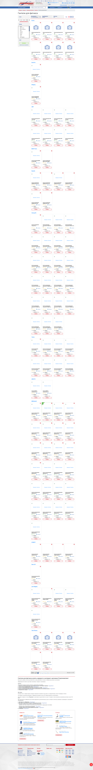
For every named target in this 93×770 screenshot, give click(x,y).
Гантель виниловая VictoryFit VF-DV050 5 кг (69, 246)
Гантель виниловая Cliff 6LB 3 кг (47, 139)
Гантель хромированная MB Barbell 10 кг (69, 473)
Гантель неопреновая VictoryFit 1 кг (35, 225)
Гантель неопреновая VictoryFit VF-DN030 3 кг (36, 327)
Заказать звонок (22, 755)
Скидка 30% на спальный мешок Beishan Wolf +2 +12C (44, 716)
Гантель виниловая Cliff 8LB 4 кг (69, 139)
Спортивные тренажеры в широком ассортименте (28, 728)
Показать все (22, 738)
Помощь (30, 755)
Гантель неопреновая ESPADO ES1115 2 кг (69, 183)
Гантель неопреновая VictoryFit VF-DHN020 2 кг (69, 286)
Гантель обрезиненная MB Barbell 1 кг (46, 413)
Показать (24, 43)
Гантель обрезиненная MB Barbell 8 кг (69, 453)
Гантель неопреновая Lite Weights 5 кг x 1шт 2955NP (36, 620)
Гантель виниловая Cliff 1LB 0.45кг (36, 119)
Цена (20, 16)
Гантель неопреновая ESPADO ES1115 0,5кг (35, 183)
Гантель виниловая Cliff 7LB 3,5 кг (58, 139)
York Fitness (34, 630)
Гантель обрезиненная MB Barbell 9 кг (35, 473)
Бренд (20, 24)
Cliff (33, 106)
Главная (20, 10)
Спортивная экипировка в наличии (29, 722)
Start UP (34, 564)
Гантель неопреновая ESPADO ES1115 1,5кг (46, 183)
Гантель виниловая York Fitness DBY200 (47, 663)
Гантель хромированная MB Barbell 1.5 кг (58, 473)
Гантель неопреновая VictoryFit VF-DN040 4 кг (47, 327)
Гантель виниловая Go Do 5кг (69, 53)
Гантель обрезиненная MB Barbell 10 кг (69, 413)
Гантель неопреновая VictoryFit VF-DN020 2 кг (69, 306)
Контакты (21, 752)
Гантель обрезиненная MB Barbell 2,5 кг (46, 433)
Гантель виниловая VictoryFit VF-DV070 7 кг (47, 266)
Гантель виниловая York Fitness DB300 (58, 643)
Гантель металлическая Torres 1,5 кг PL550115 (47, 349)
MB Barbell (34, 401)
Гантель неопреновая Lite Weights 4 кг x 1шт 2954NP (69, 599)
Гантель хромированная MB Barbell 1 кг (47, 473)
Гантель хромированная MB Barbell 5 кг (36, 513)
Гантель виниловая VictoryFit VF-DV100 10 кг (36, 286)
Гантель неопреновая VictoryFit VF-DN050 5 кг (58, 327)
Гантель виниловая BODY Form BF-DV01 (36, 161)
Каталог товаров (22, 7)
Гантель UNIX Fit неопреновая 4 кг (34, 391)
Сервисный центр (31, 754)
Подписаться (70, 744)
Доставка (30, 751)
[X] (70, 756)
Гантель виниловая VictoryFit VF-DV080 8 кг (58, 266)
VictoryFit (34, 212)
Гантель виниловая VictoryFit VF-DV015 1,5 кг (69, 225)
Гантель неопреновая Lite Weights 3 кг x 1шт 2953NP (58, 599)
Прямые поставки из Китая (28, 715)
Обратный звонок (63, 5)
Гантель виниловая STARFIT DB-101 (35, 554)
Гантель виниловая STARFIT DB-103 (46, 554)
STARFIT (34, 542)
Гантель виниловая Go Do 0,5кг (36, 33)
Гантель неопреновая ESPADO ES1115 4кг (46, 203)
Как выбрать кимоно (63, 726)
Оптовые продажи (32, 752)
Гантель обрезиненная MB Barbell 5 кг (35, 453)
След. (42, 673)
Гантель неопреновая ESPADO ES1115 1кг (57, 183)
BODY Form (34, 148)
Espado (33, 171)
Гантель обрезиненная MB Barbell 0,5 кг (35, 413)
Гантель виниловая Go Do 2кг (36, 53)
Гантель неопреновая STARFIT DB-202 (69, 554)
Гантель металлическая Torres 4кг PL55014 (47, 369)
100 (73, 672)
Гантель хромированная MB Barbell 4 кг (69, 493)
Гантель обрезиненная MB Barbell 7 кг (58, 453)
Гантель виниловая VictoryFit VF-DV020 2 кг (36, 246)
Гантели (36, 10)
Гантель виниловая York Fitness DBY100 (36, 663)
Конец (46, 673)
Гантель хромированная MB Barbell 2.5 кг (47, 493)
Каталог (24, 10)
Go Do (33, 20)
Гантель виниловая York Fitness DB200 (47, 643)
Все (49, 673)
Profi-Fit (33, 62)
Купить (36, 39)
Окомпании (21, 750)
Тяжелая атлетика (30, 10)
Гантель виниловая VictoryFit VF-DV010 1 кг (58, 225)
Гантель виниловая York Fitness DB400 (69, 643)
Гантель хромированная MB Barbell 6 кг (47, 513)
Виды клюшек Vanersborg (64, 732)
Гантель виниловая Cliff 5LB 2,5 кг (36, 139)
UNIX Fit (33, 379)
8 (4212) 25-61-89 (69, 3)
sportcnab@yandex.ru (54, 2)
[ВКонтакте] (66, 756)
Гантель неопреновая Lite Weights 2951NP (47, 599)
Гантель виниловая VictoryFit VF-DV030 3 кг (47, 246)
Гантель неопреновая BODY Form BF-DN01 (46, 161)
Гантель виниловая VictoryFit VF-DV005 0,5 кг (47, 225)
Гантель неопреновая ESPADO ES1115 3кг (35, 203)
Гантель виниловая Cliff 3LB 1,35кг (58, 119)
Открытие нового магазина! (28, 733)
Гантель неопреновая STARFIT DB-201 (57, 554)
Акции (39, 712)
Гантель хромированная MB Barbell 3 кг (58, 493)
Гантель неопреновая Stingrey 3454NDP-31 (35, 97)
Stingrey (34, 84)
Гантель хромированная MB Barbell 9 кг (36, 532)
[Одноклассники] (67, 756)
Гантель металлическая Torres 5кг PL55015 (58, 369)
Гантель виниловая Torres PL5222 (35, 349)
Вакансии (21, 751)
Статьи (57, 712)
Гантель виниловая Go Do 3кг (47, 53)
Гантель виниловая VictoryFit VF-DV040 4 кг (58, 246)
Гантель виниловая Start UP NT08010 (36, 577)
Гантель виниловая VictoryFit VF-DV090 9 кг (69, 266)
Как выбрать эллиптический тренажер (64, 716)
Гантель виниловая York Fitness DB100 (36, 643)
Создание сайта (20, 768)
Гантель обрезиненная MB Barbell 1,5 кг (58, 413)
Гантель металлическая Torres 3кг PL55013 (36, 369)
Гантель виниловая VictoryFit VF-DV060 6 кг (36, 266)
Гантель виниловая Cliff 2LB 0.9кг (47, 119)
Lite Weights (34, 586)
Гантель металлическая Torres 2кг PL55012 (69, 349)
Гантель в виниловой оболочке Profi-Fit (35, 75)
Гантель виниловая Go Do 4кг (58, 53)
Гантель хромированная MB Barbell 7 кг (58, 513)
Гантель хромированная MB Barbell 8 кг (69, 513)
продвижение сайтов (29, 768)
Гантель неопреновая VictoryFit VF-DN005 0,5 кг (36, 307)
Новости (22, 712)
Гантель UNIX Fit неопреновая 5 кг (46, 391)
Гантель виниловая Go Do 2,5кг (69, 33)
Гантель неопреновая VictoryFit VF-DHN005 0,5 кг (47, 286)
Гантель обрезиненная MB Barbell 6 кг (46, 453)
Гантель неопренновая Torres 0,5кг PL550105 (69, 369)
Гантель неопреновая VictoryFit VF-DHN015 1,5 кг (58, 286)
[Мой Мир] (68, 756)
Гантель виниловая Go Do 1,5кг (47, 33)
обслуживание (24, 768)
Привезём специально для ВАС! (42, 753)
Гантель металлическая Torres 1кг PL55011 (58, 349)
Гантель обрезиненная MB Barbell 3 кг (58, 433)
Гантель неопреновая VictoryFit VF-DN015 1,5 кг (58, 307)
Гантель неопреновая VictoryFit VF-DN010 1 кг (47, 306)
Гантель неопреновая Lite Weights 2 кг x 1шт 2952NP (36, 599)
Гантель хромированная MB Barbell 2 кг (36, 493)
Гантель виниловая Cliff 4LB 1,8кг (69, 119)
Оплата (30, 750)
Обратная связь (22, 754)
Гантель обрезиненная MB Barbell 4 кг (69, 433)
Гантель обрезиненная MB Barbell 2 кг (35, 433)
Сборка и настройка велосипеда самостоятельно (65, 722)
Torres (33, 337)
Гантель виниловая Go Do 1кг (58, 33)
